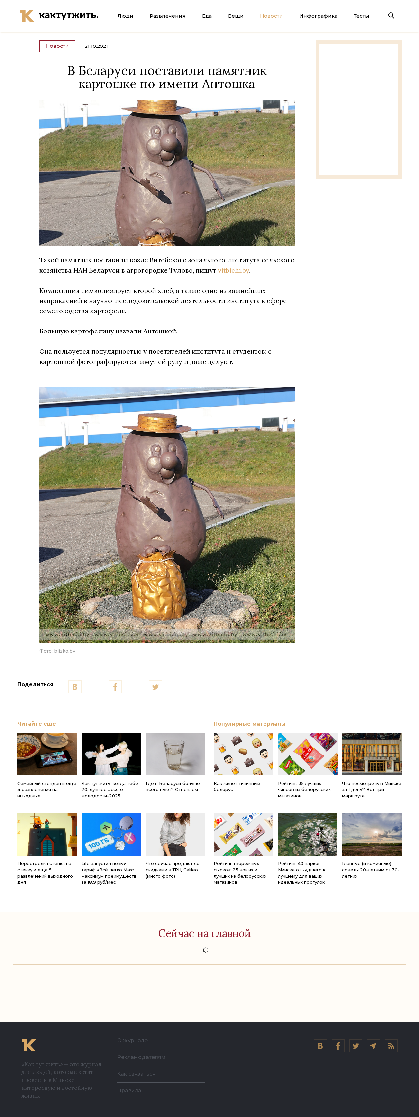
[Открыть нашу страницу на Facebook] (338, 1045)
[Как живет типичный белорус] (243, 754)
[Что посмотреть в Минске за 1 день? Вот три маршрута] (372, 754)
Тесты (361, 16)
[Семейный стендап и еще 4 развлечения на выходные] (47, 754)
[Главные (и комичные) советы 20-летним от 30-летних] (372, 834)
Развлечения (168, 16)
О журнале (132, 1040)
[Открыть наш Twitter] (355, 1045)
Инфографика (318, 16)
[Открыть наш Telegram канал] (373, 1045)
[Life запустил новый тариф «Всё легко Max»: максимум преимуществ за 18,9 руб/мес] (111, 834)
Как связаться (136, 1074)
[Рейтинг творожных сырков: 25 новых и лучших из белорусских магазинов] (243, 834)
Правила (129, 1091)
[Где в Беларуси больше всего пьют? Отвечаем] (175, 754)
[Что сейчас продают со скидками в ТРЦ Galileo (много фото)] (175, 834)
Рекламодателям (141, 1057)
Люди (125, 16)
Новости (271, 16)
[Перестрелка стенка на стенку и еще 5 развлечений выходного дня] (47, 834)
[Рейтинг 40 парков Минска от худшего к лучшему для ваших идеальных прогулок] (307, 834)
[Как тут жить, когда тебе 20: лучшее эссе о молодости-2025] (111, 754)
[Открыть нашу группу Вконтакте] (320, 1045)
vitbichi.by (233, 270)
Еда (207, 16)
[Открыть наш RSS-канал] (391, 1045)
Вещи (236, 16)
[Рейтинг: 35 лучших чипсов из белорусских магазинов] (307, 754)
